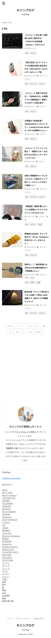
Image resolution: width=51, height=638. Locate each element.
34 (30, 331)
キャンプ (43, 75)
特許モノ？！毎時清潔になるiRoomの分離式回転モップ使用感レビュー (36, 267)
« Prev (9, 326)
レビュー (28, 79)
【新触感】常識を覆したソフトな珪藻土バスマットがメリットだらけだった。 (35, 209)
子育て (27, 277)
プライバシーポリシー (23, 618)
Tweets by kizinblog (11, 478)
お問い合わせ (39, 618)
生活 (32, 277)
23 (37, 326)
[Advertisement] (25, 371)
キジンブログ (25, 10)
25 (10, 331)
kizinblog (25, 630)
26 (17, 331)
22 (30, 326)
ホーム (9, 618)
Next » (39, 331)
